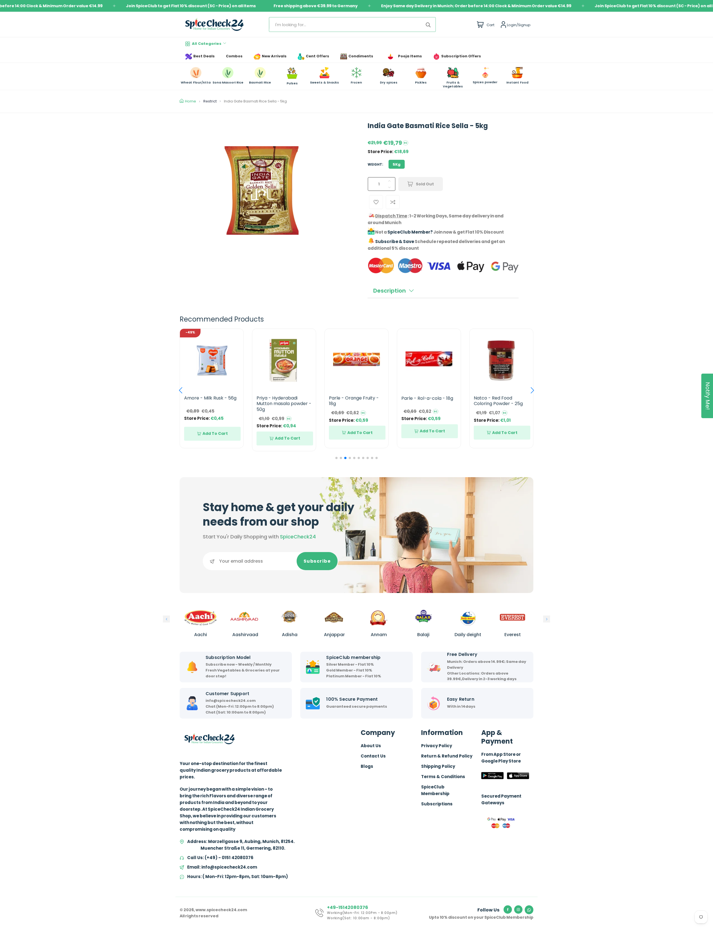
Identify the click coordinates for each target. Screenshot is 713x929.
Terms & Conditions (443, 777)
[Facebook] (508, 909)
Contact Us (373, 756)
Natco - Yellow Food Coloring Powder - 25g (498, 401)
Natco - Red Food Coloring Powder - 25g (425, 401)
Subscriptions (437, 804)
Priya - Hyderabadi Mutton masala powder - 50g (211, 404)
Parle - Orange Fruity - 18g (281, 401)
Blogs (367, 766)
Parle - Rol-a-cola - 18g (355, 398)
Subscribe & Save (394, 241)
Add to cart (215, 438)
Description (389, 291)
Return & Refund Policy (446, 756)
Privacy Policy (436, 746)
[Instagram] (518, 909)
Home (190, 101)
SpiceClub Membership (435, 790)
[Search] (429, 24)
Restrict (210, 101)
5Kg (397, 164)
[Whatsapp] (529, 909)
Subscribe (317, 561)
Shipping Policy (438, 766)
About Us (371, 746)
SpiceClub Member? (410, 232)
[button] (180, 390)
